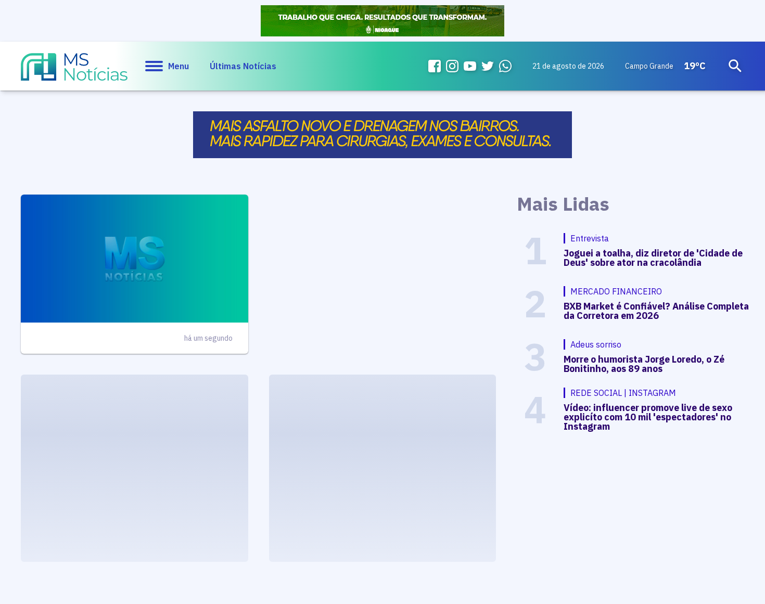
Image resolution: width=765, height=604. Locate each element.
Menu (178, 66)
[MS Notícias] (74, 72)
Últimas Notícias (243, 66)
